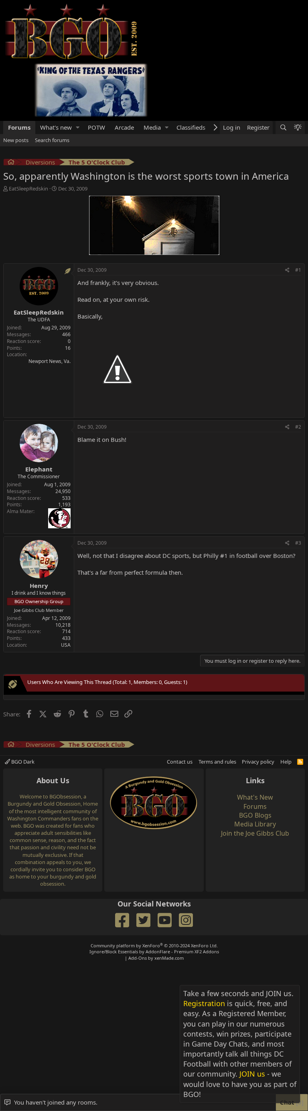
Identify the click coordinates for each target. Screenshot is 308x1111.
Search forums (52, 140)
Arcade (124, 127)
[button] (78, 127)
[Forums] (11, 163)
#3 (298, 542)
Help (286, 761)
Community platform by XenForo (154, 946)
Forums (19, 127)
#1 (298, 270)
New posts (15, 140)
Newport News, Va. (49, 361)
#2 (298, 426)
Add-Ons (137, 958)
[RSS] (300, 761)
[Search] (283, 127)
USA (66, 645)
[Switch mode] (297, 127)
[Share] (287, 270)
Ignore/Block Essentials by (154, 952)
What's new (56, 127)
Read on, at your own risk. (113, 299)
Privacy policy (258, 761)
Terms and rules (217, 761)
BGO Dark (22, 761)
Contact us (179, 761)
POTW (96, 127)
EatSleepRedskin (28, 188)
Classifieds (190, 127)
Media (152, 127)
